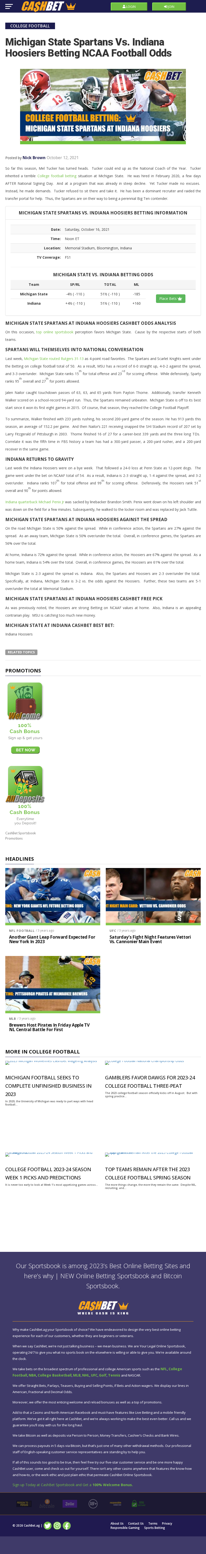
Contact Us (136, 1523)
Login (130, 6)
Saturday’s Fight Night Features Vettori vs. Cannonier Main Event (150, 939)
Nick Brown (34, 157)
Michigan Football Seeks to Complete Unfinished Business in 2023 (48, 1086)
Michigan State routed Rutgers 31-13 (54, 358)
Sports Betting (154, 1527)
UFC (113, 931)
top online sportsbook (54, 332)
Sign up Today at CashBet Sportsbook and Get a (73, 1484)
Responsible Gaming (125, 1527)
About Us (117, 1523)
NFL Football (22, 931)
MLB (12, 1019)
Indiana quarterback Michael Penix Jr (34, 501)
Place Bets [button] (168, 298)
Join (170, 6)
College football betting (57, 175)
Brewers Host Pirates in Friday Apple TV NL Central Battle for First (49, 1027)
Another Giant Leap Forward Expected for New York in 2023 (52, 939)
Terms (153, 1523)
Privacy (167, 1523)
